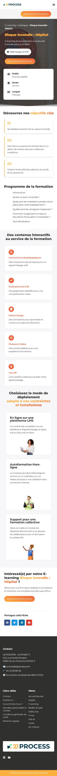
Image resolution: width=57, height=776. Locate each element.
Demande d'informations (36, 14)
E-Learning (10, 25)
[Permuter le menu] (53, 4)
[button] (7, 623)
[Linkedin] (4, 757)
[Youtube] (9, 757)
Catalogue (23, 25)
